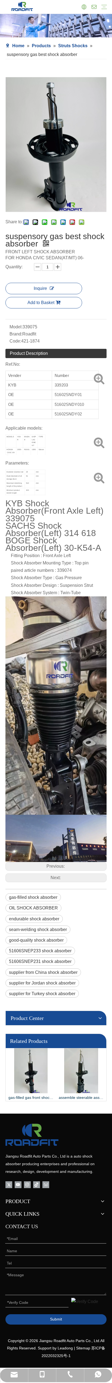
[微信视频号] (45, 1184)
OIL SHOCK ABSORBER (33, 908)
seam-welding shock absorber (38, 929)
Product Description (29, 353)
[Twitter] (8, 1184)
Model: (16, 327)
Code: (15, 341)
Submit (56, 1319)
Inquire (40, 288)
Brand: (16, 334)
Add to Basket (40, 302)
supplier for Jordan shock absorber (42, 983)
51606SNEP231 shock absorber (40, 961)
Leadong (65, 1348)
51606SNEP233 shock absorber (40, 950)
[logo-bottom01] (31, 1134)
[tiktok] (36, 1184)
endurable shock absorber (34, 919)
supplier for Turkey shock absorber (42, 993)
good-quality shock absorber (36, 940)
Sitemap (83, 1348)
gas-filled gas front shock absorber (27, 1097)
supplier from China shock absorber (43, 972)
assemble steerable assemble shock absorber (77, 1097)
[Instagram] (27, 1184)
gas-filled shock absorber (33, 897)
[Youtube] (18, 1184)
